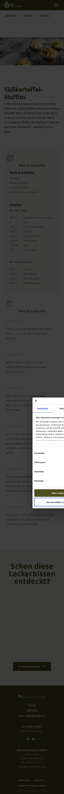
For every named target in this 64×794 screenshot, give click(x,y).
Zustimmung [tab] (42, 408)
